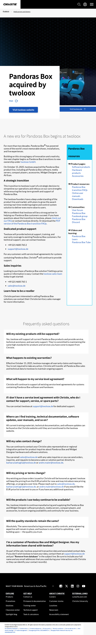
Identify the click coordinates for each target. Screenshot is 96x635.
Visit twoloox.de (76, 109)
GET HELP (27, 593)
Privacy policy (47, 628)
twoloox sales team (53, 273)
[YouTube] (83, 586)
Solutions (9, 605)
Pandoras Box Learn (78, 238)
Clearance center (13, 610)
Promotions (10, 601)
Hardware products (77, 171)
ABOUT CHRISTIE (56, 593)
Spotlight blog (11, 614)
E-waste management (21, 630)
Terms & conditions (58, 628)
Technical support (30, 610)
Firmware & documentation (34, 601)
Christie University (80, 601)
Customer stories (56, 601)
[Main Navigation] (92, 4)
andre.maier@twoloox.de (51, 462)
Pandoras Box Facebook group (80, 214)
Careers (52, 597)
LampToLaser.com (79, 597)
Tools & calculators (31, 614)
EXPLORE (10, 593)
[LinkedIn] (72, 586)
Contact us (27, 597)
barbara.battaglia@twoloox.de (21, 462)
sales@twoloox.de (16, 285)
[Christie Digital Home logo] (10, 4)
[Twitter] (66, 586)
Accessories (78, 176)
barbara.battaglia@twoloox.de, (21, 486)
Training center (29, 605)
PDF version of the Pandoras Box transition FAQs (32, 222)
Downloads (77, 199)
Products (6, 11)
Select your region (14, 586)
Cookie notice (24, 628)
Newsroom (53, 610)
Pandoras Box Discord (78, 221)
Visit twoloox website (23, 109)
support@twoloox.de (18, 248)
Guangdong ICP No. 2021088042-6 (39, 630)
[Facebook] (60, 586)
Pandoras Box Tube (81, 242)
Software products (81, 166)
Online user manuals (77, 194)
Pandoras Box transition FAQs (80, 188)
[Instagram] (78, 586)
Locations (53, 605)
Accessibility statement (59, 614)
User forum (77, 210)
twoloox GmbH (28, 161)
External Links (80, 593)
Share (11, 101)
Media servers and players (22, 12)
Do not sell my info (70, 628)
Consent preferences (35, 628)
